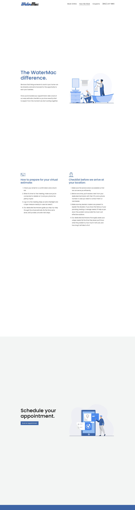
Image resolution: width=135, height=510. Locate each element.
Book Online (72, 4)
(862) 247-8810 (108, 4)
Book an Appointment (29, 423)
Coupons (96, 4)
